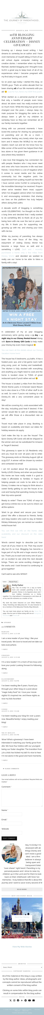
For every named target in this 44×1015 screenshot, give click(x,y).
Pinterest (16, 615)
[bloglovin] (22, 1000)
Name (5, 810)
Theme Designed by (22, 1012)
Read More (22, 889)
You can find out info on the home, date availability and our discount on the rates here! (22, 534)
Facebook (6, 615)
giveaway (7, 622)
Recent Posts (13, 582)
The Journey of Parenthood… (20, 1009)
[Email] (33, 1000)
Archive (26, 1010)
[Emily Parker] (7, 592)
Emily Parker (17, 585)
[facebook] (18, 1000)
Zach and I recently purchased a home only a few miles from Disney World (22, 252)
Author (5, 582)
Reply (5, 649)
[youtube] (29, 1000)
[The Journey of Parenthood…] (22, 17)
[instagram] (14, 1000)
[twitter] (10, 1000)
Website (5, 829)
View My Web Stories (22, 947)
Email (4, 819)
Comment (6, 787)
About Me (37, 611)
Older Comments (11, 768)
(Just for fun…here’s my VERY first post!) (25, 92)
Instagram (37, 613)
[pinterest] (25, 1000)
